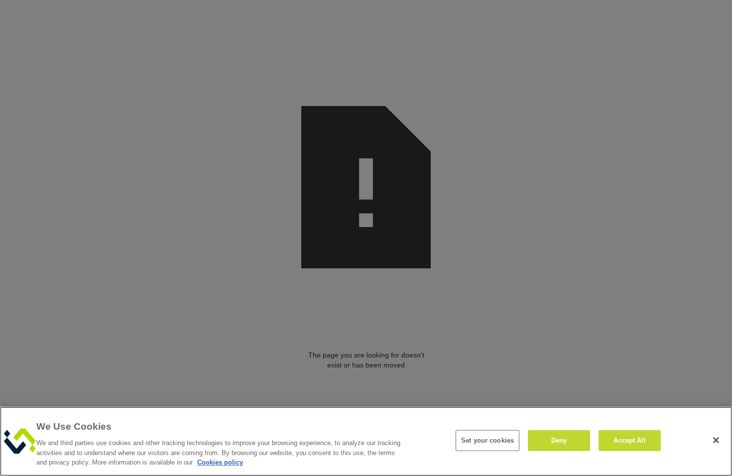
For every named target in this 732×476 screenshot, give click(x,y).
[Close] (716, 440)
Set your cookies (487, 440)
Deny (559, 440)
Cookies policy (220, 462)
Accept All (629, 440)
